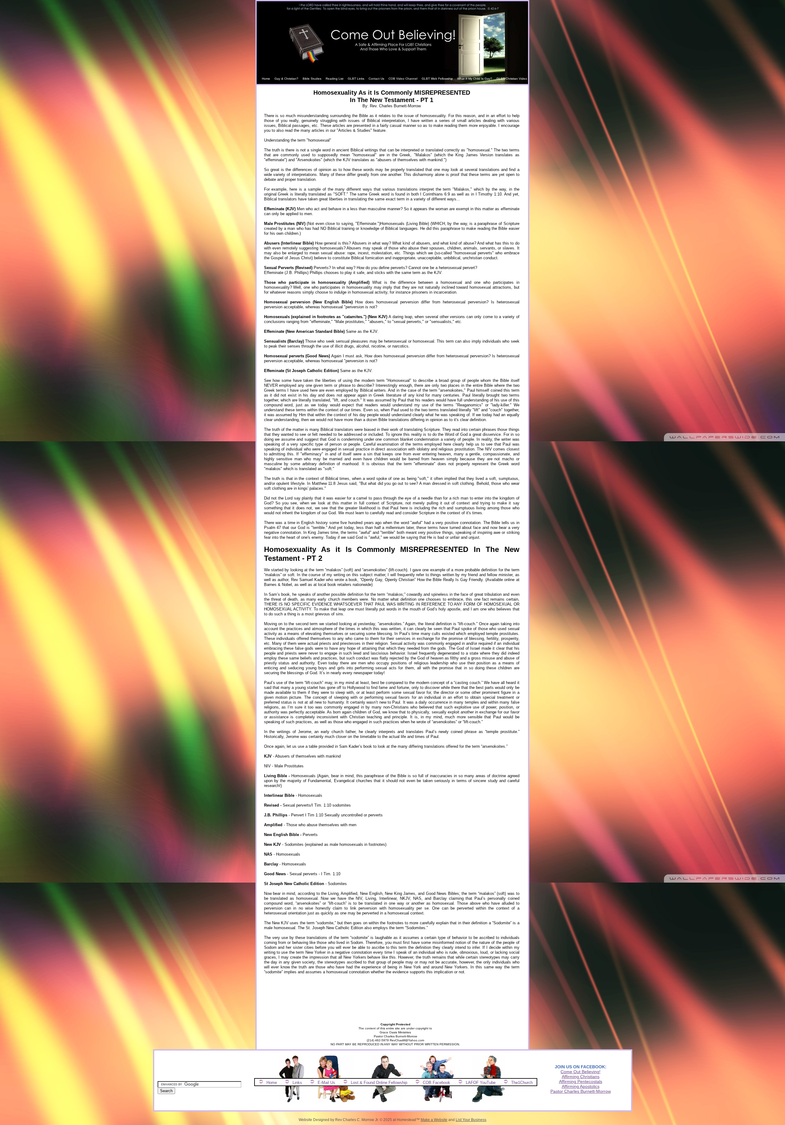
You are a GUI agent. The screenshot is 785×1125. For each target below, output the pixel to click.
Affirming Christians (580, 1076)
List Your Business (471, 1120)
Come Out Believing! (580, 1071)
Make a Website (434, 1120)
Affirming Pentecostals (580, 1081)
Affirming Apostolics (580, 1086)
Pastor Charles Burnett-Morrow (580, 1091)
